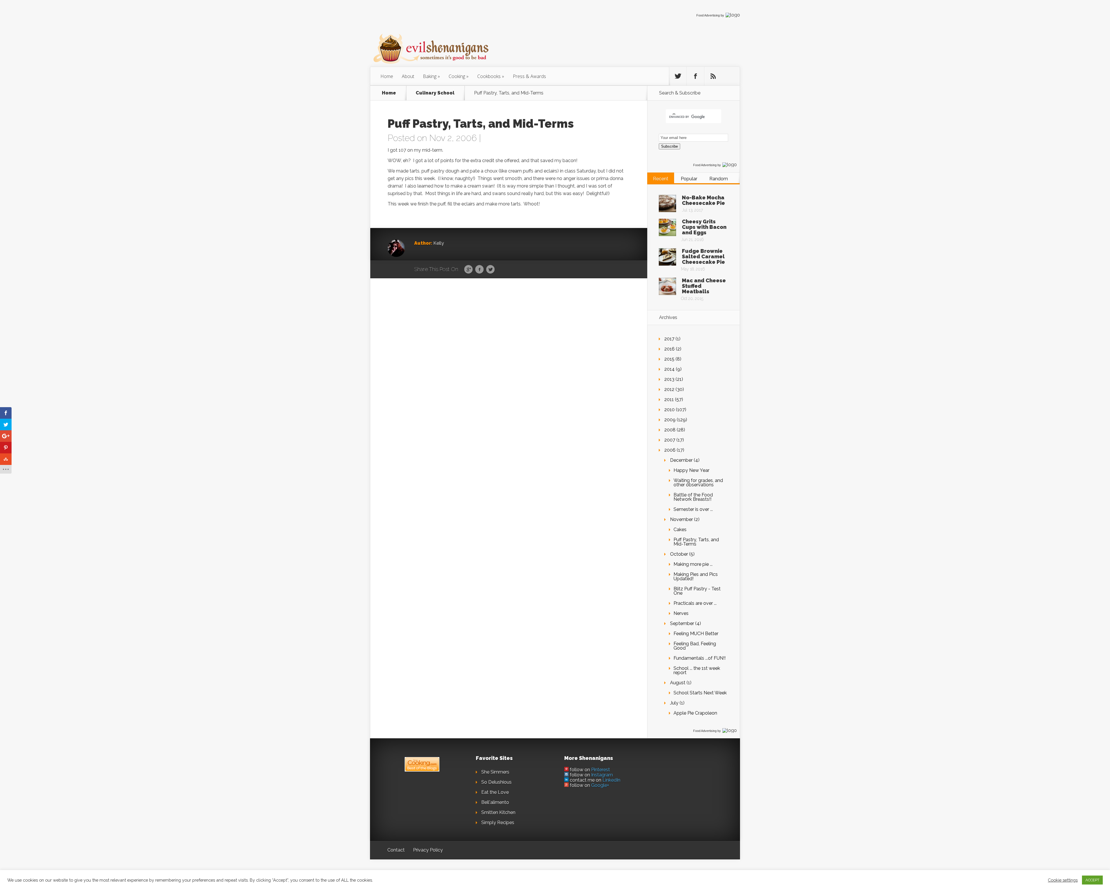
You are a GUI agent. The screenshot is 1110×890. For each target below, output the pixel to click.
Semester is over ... (693, 509)
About (408, 76)
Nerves (681, 613)
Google (468, 269)
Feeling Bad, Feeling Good (695, 646)
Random (718, 178)
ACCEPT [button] (1092, 880)
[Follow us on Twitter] (678, 76)
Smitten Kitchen (498, 812)
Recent (660, 178)
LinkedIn (611, 780)
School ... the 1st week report (697, 670)
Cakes (680, 529)
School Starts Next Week (700, 693)
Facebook (479, 269)
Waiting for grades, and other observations (698, 482)
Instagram (602, 775)
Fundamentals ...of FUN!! (700, 658)
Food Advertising (708, 15)
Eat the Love (495, 792)
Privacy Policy (428, 850)
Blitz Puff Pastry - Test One (697, 591)
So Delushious (496, 782)
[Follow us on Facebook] (695, 76)
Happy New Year (691, 470)
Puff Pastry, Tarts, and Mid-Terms (696, 542)
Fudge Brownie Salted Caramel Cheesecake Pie (703, 256)
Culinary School (435, 93)
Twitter (490, 269)
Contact (396, 850)
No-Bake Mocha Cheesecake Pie (703, 200)
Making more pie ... (693, 564)
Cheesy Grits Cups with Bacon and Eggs (704, 227)
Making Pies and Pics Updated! (696, 576)
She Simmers (495, 772)
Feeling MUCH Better (696, 633)
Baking (429, 76)
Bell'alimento (495, 802)
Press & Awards (529, 76)
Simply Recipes (497, 822)
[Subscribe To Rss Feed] (713, 76)
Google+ (600, 785)
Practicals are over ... (695, 603)
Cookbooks (489, 76)
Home (386, 76)
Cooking (457, 76)
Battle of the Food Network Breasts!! (693, 497)
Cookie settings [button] (1063, 880)
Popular (689, 178)
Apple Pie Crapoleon (695, 713)
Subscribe (669, 146)
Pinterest (600, 769)
